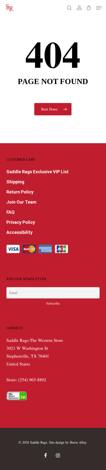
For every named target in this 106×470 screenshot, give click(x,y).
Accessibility (19, 232)
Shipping (15, 181)
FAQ (10, 212)
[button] (99, 7)
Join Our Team (21, 202)
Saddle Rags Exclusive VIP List (37, 171)
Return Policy (20, 191)
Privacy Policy (20, 222)
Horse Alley (78, 442)
